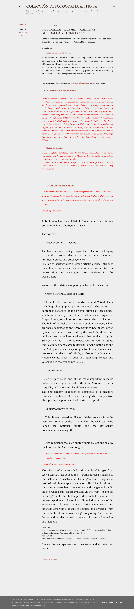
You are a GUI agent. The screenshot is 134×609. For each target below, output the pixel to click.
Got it (118, 602)
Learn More (107, 602)
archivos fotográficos (79, 83)
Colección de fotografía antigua (61, 6)
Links (21, 35)
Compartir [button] (22, 24)
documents (23, 32)
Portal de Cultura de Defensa (59, 53)
